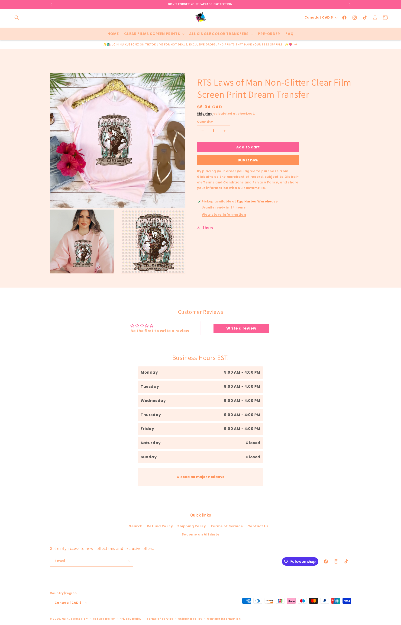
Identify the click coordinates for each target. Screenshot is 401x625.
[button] (17, 18)
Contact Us (257, 526)
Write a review (241, 328)
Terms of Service (226, 526)
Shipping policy (190, 619)
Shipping (205, 113)
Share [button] (208, 227)
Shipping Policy (191, 526)
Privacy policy (131, 619)
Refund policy (104, 619)
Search (136, 526)
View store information (224, 214)
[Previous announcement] (51, 4)
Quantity (205, 121)
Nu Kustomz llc (73, 619)
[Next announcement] (350, 4)
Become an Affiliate (200, 534)
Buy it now (248, 160)
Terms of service (159, 619)
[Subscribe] (128, 561)
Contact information (224, 619)
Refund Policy (160, 526)
